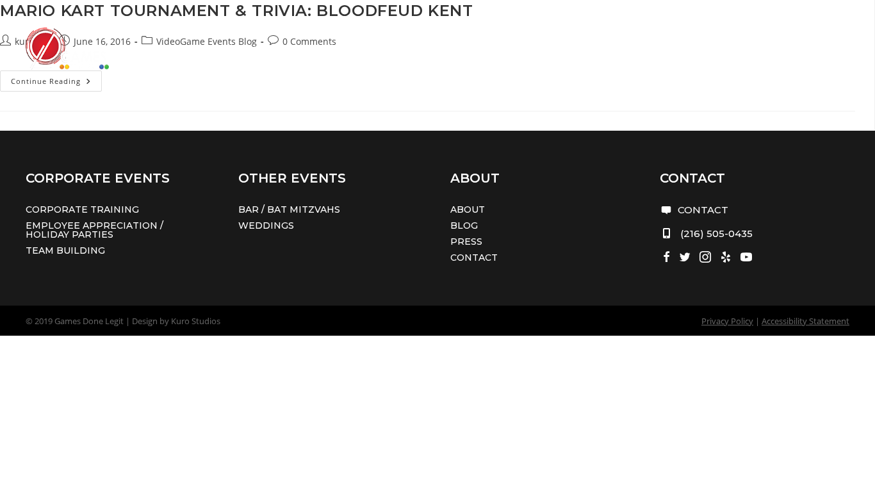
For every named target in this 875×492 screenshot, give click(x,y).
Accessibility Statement (805, 321)
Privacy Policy (727, 321)
